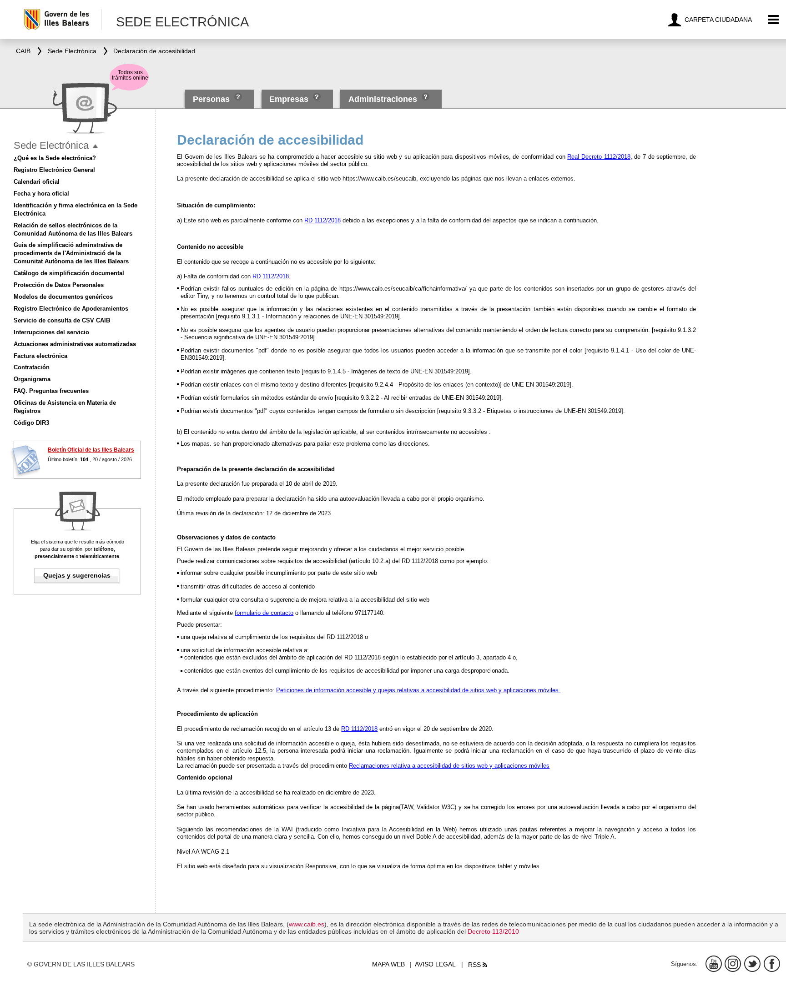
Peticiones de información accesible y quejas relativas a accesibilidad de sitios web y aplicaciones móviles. (418, 690)
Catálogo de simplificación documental (69, 273)
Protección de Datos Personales (59, 285)
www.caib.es (306, 924)
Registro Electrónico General (54, 169)
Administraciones (382, 99)
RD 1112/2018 (322, 220)
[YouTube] (713, 964)
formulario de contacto (264, 612)
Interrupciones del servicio (51, 332)
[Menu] (773, 19)
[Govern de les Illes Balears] (62, 19)
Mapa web (388, 964)
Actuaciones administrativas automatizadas (75, 344)
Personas (212, 99)
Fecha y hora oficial (41, 193)
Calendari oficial (37, 181)
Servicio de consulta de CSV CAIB (62, 320)
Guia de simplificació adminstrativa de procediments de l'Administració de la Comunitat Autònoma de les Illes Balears (71, 253)
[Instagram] (733, 964)
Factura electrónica (40, 355)
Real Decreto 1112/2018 (598, 156)
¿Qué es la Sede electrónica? (55, 158)
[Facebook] (772, 964)
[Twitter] (752, 964)
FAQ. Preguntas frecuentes (51, 390)
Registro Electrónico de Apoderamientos (71, 308)
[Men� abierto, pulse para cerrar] (95, 146)
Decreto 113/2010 (493, 931)
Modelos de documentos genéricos (63, 296)
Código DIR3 (31, 422)
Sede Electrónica (51, 145)
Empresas (288, 99)
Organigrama (32, 379)
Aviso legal (435, 964)
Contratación (32, 367)
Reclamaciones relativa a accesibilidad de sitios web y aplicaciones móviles (449, 765)
